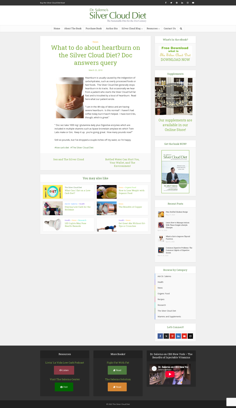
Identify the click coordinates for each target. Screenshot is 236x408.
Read (118, 370)
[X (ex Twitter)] (166, 336)
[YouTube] (184, 336)
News (95, 41)
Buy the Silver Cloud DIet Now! (52, 3)
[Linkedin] (178, 336)
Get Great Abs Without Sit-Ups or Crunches (132, 224)
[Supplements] (173, 96)
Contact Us (170, 28)
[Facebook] (160, 336)
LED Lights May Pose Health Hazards (75, 224)
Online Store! (175, 129)
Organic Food (130, 187)
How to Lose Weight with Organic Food (131, 191)
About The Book (73, 28)
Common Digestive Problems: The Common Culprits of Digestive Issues (179, 250)
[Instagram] (190, 336)
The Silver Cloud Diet (82, 147)
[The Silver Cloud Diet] (118, 15)
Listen (65, 370)
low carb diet (62, 147)
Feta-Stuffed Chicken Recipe (177, 212)
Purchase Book (94, 28)
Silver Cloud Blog (131, 28)
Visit (65, 386)
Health (82, 204)
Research (82, 220)
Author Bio (112, 28)
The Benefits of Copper (130, 206)
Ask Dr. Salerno (71, 204)
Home (57, 28)
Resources (152, 28)
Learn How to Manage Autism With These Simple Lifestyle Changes (177, 225)
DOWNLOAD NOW (175, 59)
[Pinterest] (172, 336)
